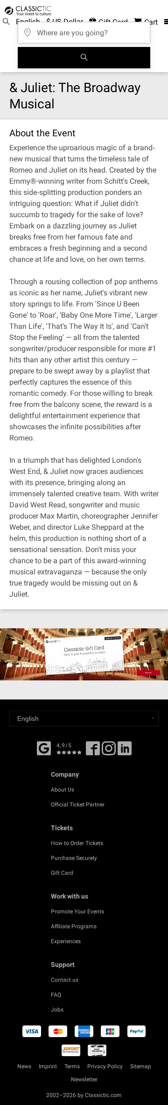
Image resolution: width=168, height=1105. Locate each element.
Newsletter (84, 1079)
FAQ (56, 995)
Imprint (48, 1066)
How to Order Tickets (77, 843)
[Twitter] (109, 751)
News (24, 1066)
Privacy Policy (105, 1066)
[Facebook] (44, 747)
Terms (72, 1066)
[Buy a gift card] (84, 654)
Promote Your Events (77, 911)
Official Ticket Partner (78, 804)
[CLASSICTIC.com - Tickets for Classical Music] (26, 10)
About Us (62, 789)
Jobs (57, 1009)
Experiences (66, 941)
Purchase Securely (74, 858)
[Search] (84, 57)
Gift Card (62, 873)
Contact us (64, 980)
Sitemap (140, 1066)
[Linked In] (125, 751)
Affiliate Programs (74, 926)
